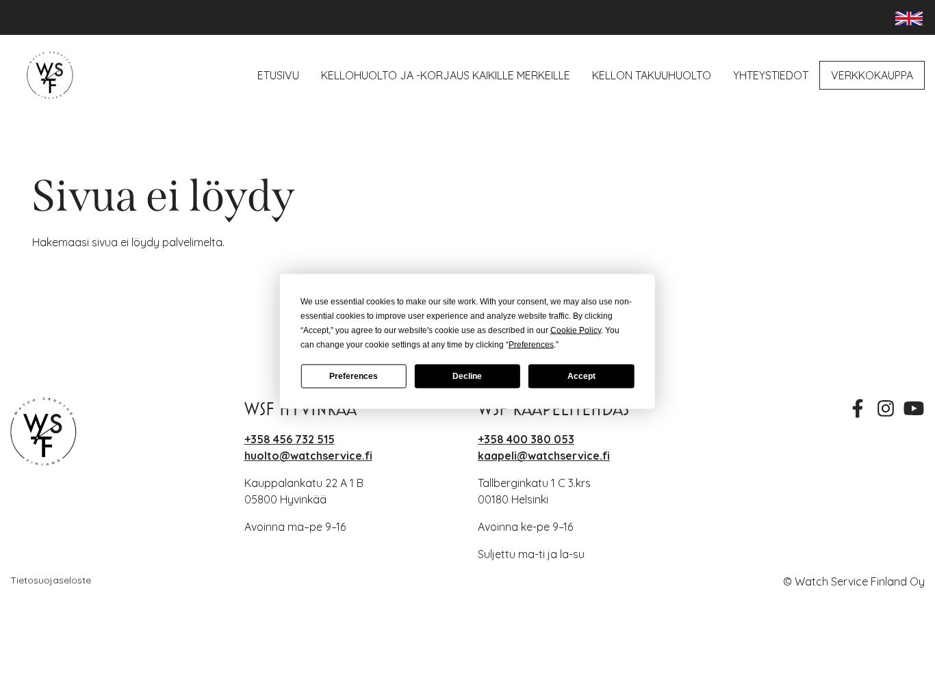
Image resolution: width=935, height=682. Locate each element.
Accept (581, 376)
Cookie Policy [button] (575, 330)
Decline (467, 376)
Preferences (353, 376)
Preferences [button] (531, 344)
